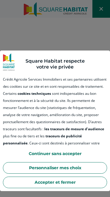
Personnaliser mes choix (55, 167)
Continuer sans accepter (55, 153)
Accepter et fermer (55, 182)
